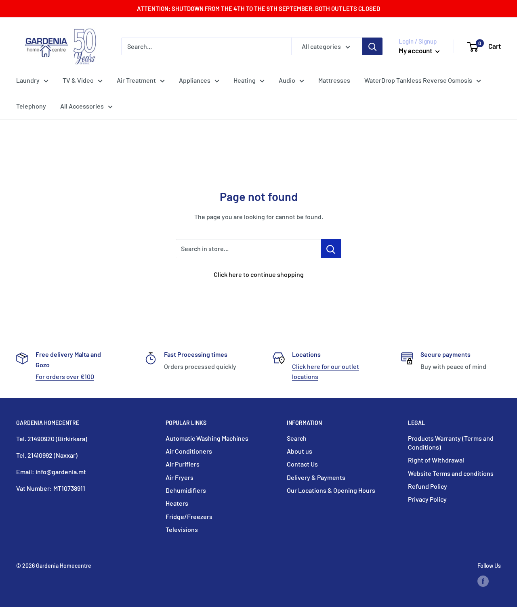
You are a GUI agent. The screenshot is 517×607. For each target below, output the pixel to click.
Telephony (31, 106)
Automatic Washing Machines (207, 438)
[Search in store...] (331, 248)
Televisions (182, 529)
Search (297, 438)
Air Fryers (179, 477)
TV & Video (78, 80)
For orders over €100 (65, 376)
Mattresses (334, 80)
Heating (244, 80)
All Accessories (82, 106)
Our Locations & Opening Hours (331, 490)
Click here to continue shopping (259, 274)
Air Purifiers (183, 464)
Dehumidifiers (186, 490)
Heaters (177, 503)
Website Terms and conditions (451, 473)
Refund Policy (427, 486)
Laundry (28, 80)
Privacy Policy (427, 499)
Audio (287, 80)
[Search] (372, 46)
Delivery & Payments (316, 477)
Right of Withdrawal (436, 460)
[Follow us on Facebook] (483, 581)
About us (299, 451)
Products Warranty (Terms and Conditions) (451, 442)
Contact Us (302, 464)
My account (416, 50)
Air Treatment (136, 80)
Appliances (194, 80)
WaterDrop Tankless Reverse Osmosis (418, 80)
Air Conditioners (189, 451)
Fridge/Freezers (189, 516)
